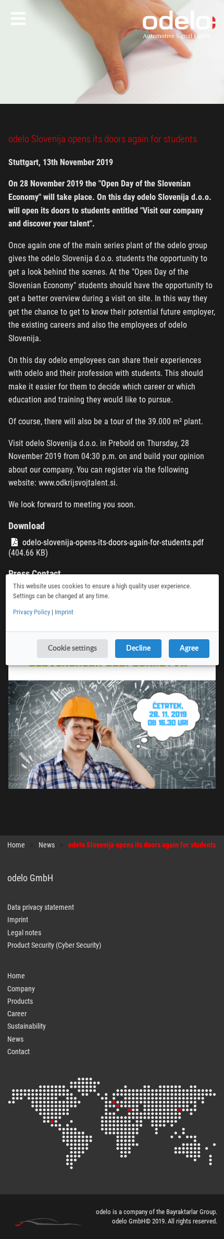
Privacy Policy (31, 612)
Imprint (64, 612)
